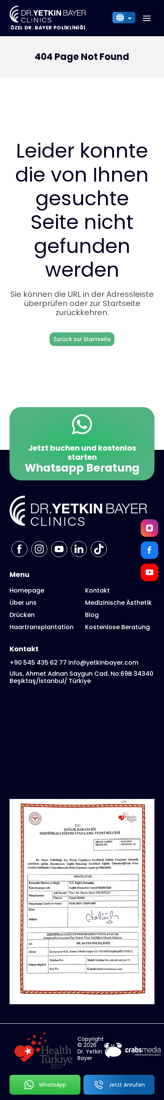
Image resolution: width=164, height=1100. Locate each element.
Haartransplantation (42, 627)
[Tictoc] (99, 549)
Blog (92, 614)
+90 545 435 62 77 (38, 662)
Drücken (22, 614)
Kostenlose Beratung (117, 627)
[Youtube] (59, 549)
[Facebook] (149, 550)
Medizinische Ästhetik (118, 602)
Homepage (27, 590)
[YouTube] (149, 572)
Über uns (23, 602)
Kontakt (97, 590)
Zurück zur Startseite (82, 339)
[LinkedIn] (79, 549)
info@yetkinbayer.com (103, 662)
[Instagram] (149, 528)
